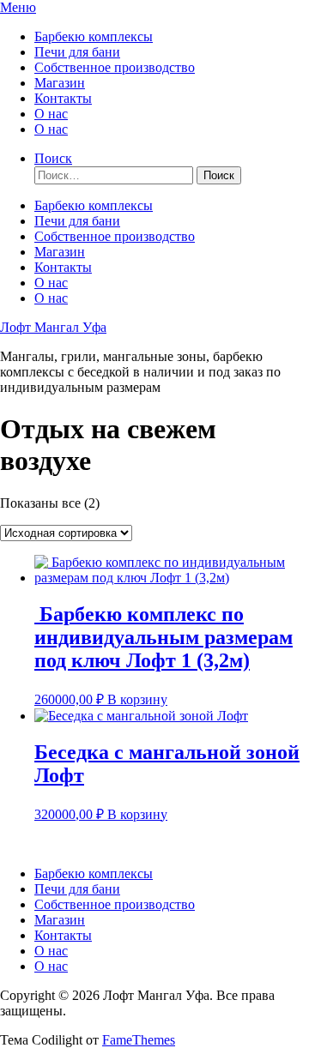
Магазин (59, 82)
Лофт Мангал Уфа (53, 327)
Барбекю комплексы (93, 36)
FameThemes (138, 1040)
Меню (18, 7)
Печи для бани (77, 52)
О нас (51, 113)
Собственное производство (114, 67)
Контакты (63, 98)
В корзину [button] (137, 699)
